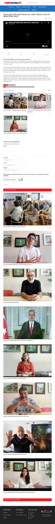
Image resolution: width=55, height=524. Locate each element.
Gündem (18, 7)
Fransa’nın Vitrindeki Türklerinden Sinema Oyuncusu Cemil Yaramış (16, 416)
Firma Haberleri (42, 7)
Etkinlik (7, 86)
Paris (22, 86)
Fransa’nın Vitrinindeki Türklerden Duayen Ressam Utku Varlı (14, 454)
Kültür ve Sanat (26, 7)
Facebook (32, 512)
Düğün (34, 7)
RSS (31, 518)
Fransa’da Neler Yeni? (24, 10)
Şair (24, 86)
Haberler (34, 10)
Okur (15, 86)
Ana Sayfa (11, 7)
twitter (31, 514)
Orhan (18, 86)
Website (5, 168)
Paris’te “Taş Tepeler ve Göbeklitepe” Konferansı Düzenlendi (15, 110)
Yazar (32, 86)
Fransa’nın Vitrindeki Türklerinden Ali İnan (11, 302)
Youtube (32, 517)
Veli (29, 86)
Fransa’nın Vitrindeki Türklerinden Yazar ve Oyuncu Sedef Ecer (15, 133)
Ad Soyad (5, 157)
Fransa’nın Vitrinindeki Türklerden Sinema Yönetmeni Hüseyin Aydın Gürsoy (17, 264)
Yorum (5, 146)
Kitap (12, 86)
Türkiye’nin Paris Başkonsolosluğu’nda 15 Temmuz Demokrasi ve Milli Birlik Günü (18, 340)
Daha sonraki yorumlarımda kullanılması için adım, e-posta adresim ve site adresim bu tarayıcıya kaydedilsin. (26, 175)
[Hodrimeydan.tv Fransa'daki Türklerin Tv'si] (12, 2)
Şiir (27, 86)
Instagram (32, 515)
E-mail (4, 162)
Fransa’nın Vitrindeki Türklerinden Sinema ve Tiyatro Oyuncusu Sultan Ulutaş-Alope (18, 492)
